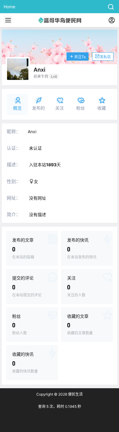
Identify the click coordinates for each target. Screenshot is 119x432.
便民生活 (75, 394)
